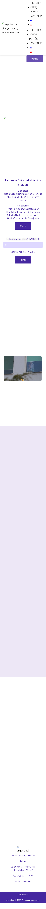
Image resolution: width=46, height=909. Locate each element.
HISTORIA (35, 30)
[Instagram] (21, 887)
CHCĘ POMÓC (33, 36)
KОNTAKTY (36, 43)
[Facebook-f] (25, 887)
